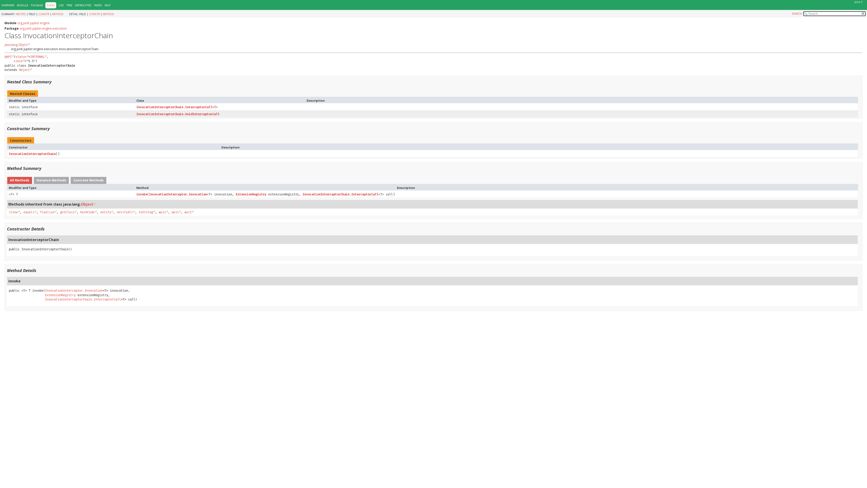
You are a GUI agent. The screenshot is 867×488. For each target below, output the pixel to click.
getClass (67, 212)
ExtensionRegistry (251, 194)
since (18, 61)
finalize (47, 212)
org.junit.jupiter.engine (33, 23)
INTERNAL (37, 57)
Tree (69, 5)
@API (8, 57)
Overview (7, 5)
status (21, 57)
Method (57, 14)
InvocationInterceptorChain (32, 154)
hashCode (87, 212)
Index (98, 5)
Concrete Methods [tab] (88, 180)
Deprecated (83, 5)
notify (105, 212)
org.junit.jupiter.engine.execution (43, 28)
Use (61, 5)
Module (22, 5)
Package (37, 5)
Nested (21, 14)
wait (162, 212)
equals (28, 212)
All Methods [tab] (19, 180)
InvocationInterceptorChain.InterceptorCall (174, 107)
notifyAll (125, 212)
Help (108, 5)
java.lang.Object (16, 44)
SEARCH (797, 14)
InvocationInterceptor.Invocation (178, 194)
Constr (43, 14)
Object (24, 70)
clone (13, 212)
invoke (141, 194)
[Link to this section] (54, 81)
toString (146, 212)
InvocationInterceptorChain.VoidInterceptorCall (177, 114)
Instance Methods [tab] (51, 180)
